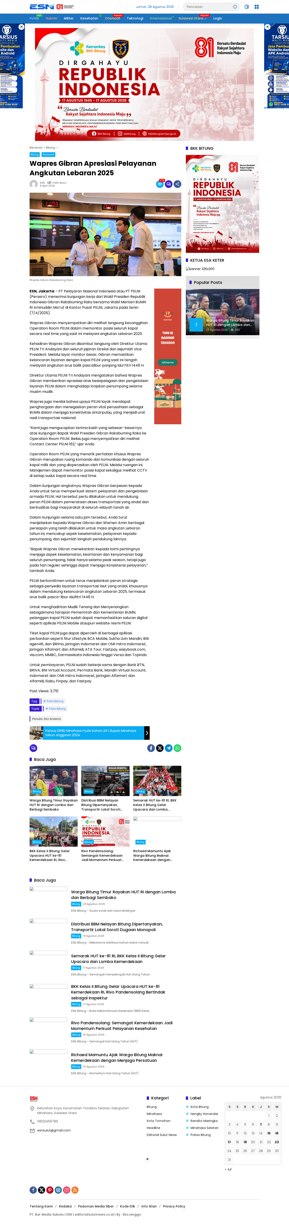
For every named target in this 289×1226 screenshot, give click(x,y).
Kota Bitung (200, 1107)
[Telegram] (168, 748)
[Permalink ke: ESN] (35, 184)
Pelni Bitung (55, 701)
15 (268, 1133)
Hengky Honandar (204, 1114)
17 (229, 1142)
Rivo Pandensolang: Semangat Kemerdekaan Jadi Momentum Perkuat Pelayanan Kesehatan (102, 855)
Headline (153, 1128)
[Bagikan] (177, 184)
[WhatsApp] (177, 748)
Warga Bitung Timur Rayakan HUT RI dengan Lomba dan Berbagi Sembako (54, 804)
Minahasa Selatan (205, 1128)
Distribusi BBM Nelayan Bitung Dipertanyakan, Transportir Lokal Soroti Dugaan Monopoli (100, 805)
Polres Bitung (201, 1135)
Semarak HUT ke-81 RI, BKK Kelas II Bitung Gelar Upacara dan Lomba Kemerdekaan (155, 805)
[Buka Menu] (256, 6)
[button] (235, 6)
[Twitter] (160, 748)
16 (276, 1133)
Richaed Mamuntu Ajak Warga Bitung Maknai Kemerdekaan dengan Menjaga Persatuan (152, 855)
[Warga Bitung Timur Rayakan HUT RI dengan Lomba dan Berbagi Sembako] (54, 781)
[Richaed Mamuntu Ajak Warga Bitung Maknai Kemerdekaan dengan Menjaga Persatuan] (157, 831)
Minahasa (154, 1114)
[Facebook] (151, 748)
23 (277, 1142)
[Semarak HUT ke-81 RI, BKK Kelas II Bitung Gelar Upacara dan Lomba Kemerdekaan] (157, 781)
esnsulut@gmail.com (54, 1130)
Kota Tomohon (158, 1121)
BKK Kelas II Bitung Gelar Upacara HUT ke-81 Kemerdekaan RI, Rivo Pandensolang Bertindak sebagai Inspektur (50, 855)
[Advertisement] (144, 1194)
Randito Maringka (204, 1121)
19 (245, 1142)
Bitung (35, 154)
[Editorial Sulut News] (52, 6)
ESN (42, 183)
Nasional (48, 154)
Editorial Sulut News (162, 1135)
